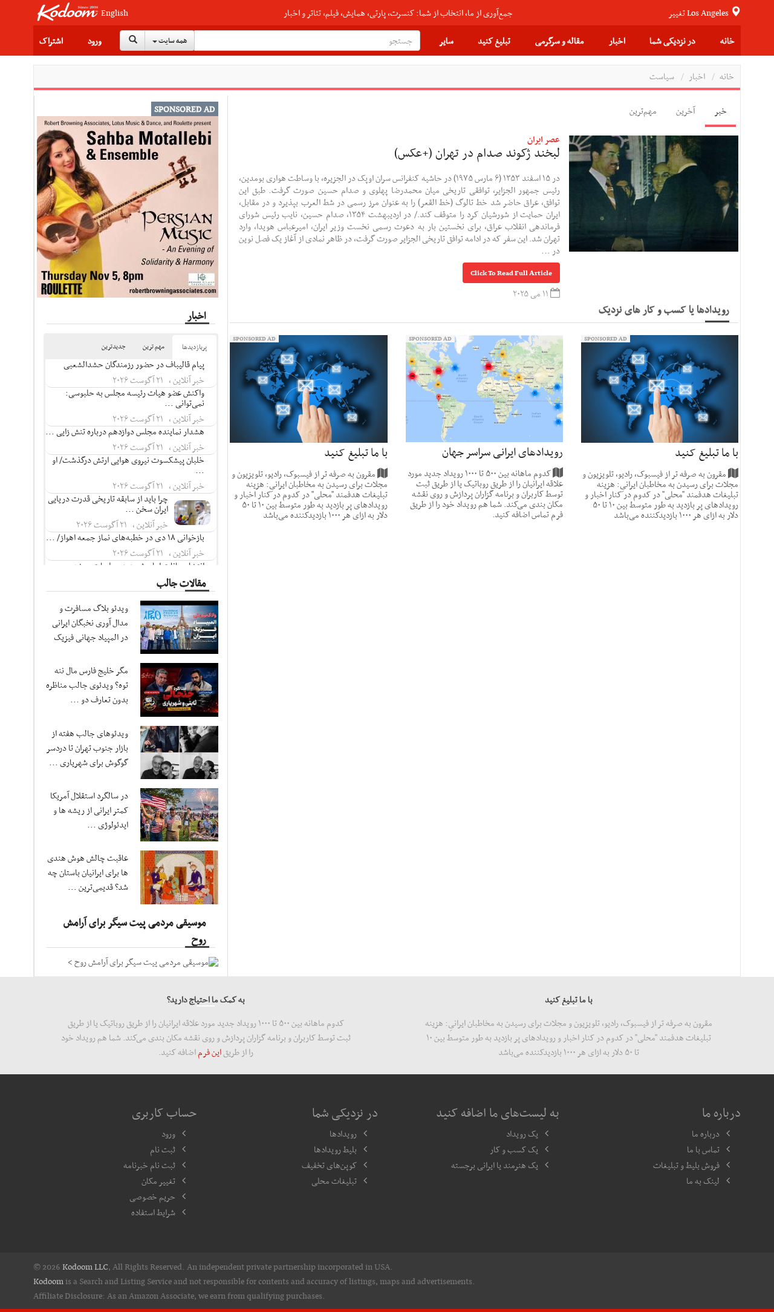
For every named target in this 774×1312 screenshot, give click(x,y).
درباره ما (706, 1133)
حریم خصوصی (152, 1196)
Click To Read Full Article (511, 273)
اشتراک (51, 40)
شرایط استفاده (153, 1212)
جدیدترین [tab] (114, 346)
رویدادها (343, 1133)
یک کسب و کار (514, 1149)
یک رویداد (522, 1133)
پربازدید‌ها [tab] (194, 347)
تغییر (699, 12)
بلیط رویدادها (335, 1149)
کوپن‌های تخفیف (329, 1165)
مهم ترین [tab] (153, 346)
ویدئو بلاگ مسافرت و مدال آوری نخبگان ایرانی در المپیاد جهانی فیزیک (90, 622)
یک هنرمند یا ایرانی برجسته (494, 1165)
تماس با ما (703, 1149)
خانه (727, 40)
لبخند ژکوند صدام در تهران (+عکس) (477, 152)
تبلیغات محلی (334, 1180)
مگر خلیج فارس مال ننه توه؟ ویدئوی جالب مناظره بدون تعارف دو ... (87, 685)
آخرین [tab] (685, 110)
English (114, 13)
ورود (95, 40)
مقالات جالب (181, 582)
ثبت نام (162, 1149)
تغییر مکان (158, 1180)
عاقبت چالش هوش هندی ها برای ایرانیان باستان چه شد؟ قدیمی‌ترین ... (87, 872)
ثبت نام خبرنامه (149, 1165)
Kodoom (48, 1281)
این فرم (209, 1052)
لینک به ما (703, 1180)
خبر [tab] (720, 110)
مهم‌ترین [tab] (643, 110)
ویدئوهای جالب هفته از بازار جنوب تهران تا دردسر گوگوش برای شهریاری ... (87, 747)
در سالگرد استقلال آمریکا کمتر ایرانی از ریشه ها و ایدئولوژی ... (89, 810)
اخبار (617, 40)
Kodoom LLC (85, 1266)
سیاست (661, 76)
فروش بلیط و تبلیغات (686, 1165)
